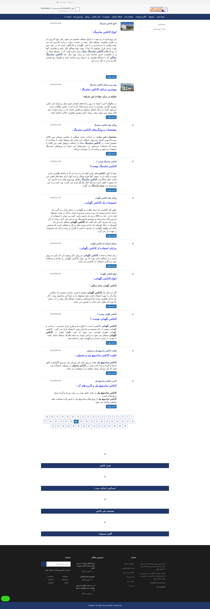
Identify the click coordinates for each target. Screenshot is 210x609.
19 (47, 417)
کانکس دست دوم (128, 572)
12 (83, 417)
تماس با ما (63, 2)
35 (56, 421)
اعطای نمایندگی (117, 17)
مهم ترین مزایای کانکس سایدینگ (103, 85)
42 (104, 426)
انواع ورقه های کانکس (87, 576)
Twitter (66, 583)
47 (79, 426)
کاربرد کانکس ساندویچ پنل (106, 381)
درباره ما (70, 2)
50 (63, 426)
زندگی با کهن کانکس (159, 29)
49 (68, 426)
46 (84, 426)
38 (125, 426)
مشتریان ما (106, 17)
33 (66, 421)
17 (57, 417)
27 (97, 421)
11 (88, 417)
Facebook (50, 576)
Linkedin (51, 579)
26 (102, 421)
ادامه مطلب (111, 77)
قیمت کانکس (96, 17)
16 (63, 417)
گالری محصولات (141, 17)
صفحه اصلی (161, 17)
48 (74, 426)
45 (89, 426)
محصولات (151, 17)
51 (58, 426)
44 (94, 426)
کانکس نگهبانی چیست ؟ (107, 314)
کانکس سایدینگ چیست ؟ (106, 161)
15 (68, 417)
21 (128, 421)
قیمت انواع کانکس (128, 568)
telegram (51, 583)
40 (115, 426)
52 (53, 426)
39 (120, 426)
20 (133, 421)
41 (110, 426)
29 (87, 421)
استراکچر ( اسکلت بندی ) (105, 488)
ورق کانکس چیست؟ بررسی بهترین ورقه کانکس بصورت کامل (85, 565)
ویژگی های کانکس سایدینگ (105, 125)
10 (93, 417)
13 (78, 417)
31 (76, 421)
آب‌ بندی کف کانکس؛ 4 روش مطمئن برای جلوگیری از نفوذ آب (85, 588)
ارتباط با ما (67, 17)
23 (117, 421)
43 (99, 426)
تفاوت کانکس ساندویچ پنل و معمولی (102, 351)
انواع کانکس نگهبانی (108, 274)
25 (107, 421)
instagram (65, 576)
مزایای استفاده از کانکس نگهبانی (103, 244)
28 (92, 421)
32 (71, 421)
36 (51, 421)
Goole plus (65, 579)
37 (45, 421)
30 (81, 421)
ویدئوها (87, 17)
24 (112, 421)
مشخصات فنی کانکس (105, 511)
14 (73, 417)
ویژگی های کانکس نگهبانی (106, 198)
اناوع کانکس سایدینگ (108, 23)
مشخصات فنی (128, 17)
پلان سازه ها (130, 577)
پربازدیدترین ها (78, 17)
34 (61, 421)
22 (122, 421)
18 (52, 417)
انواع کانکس (162, 24)
